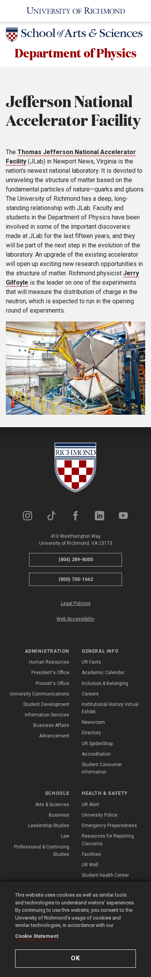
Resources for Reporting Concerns (108, 839)
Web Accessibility (75, 619)
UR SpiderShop (97, 743)
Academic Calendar (103, 672)
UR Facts (91, 662)
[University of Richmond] (75, 11)
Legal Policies (76, 603)
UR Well (90, 864)
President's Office (50, 672)
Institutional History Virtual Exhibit (110, 708)
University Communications (39, 694)
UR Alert (90, 804)
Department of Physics (76, 52)
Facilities (91, 854)
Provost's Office (52, 683)
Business (59, 815)
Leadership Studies (48, 825)
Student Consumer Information (102, 768)
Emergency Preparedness (109, 825)
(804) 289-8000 (75, 559)
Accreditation (96, 754)
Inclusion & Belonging (105, 683)
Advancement (54, 736)
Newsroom (93, 722)
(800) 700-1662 (75, 579)
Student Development (46, 704)
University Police (99, 815)
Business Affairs (51, 725)
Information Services (47, 715)
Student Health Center (105, 875)
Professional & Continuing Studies (41, 850)
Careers (90, 694)
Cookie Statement (36, 936)
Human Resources (49, 662)
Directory (91, 732)
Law (65, 836)
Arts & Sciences (52, 804)
